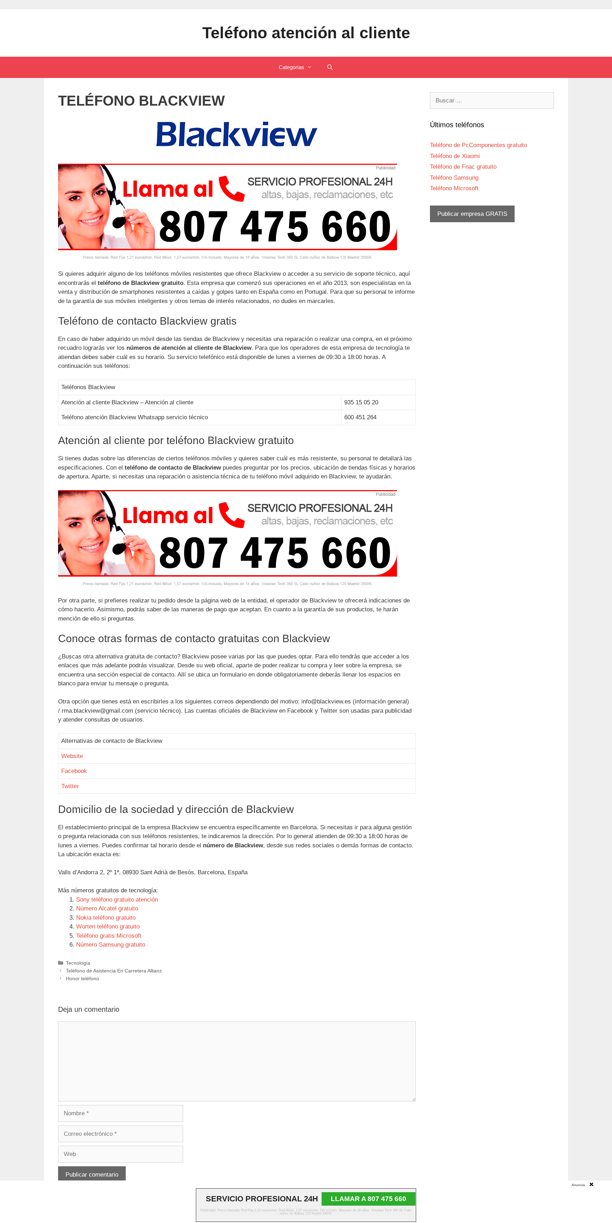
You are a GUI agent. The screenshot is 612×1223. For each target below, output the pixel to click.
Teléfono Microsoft (454, 188)
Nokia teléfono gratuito (106, 917)
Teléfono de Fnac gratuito (463, 166)
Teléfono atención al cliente (306, 33)
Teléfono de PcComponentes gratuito (478, 145)
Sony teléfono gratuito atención (117, 899)
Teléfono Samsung (454, 177)
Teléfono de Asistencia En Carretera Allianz (114, 971)
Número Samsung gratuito (110, 944)
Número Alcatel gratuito (107, 908)
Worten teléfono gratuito (108, 926)
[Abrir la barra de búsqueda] (329, 67)
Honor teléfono (82, 978)
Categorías (291, 67)
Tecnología (78, 963)
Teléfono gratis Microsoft (108, 935)
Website (72, 756)
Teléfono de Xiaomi (455, 156)
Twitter (70, 786)
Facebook (74, 771)
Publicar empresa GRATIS (472, 214)
